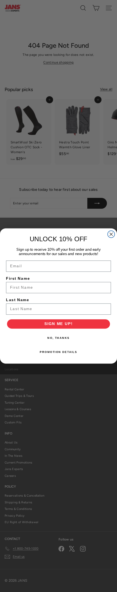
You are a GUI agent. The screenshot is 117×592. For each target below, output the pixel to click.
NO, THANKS (58, 338)
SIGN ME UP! (58, 324)
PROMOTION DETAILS (58, 351)
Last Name (17, 300)
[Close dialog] (111, 234)
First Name (18, 278)
